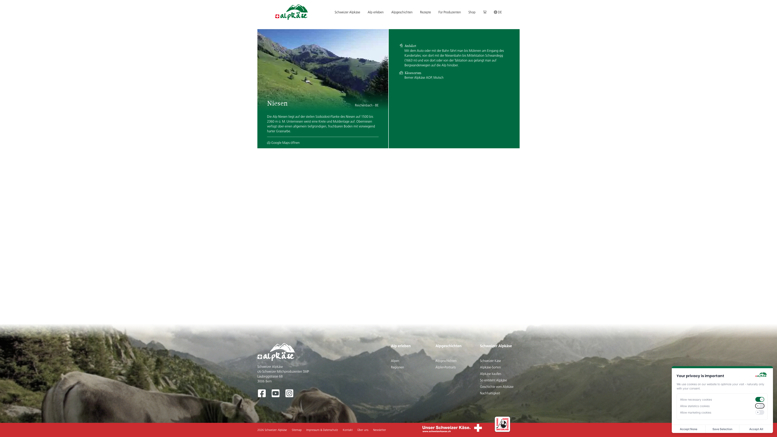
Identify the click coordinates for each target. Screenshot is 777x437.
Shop (472, 12)
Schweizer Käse (490, 361)
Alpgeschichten (448, 346)
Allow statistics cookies (695, 406)
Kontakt (348, 430)
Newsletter (379, 430)
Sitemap (297, 430)
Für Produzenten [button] (449, 12)
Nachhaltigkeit (490, 393)
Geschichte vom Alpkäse (497, 387)
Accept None (688, 429)
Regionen (397, 367)
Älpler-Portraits (445, 367)
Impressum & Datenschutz (322, 430)
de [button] (499, 12)
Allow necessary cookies (696, 399)
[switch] (759, 399)
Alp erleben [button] (376, 12)
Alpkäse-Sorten (490, 367)
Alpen (395, 361)
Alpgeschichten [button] (402, 12)
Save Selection (722, 429)
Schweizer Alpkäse (496, 346)
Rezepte (425, 12)
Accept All (756, 429)
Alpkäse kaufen (490, 374)
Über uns (362, 430)
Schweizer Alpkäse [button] (347, 12)
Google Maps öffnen (285, 143)
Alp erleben (401, 346)
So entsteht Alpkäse (493, 380)
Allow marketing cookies (695, 412)
